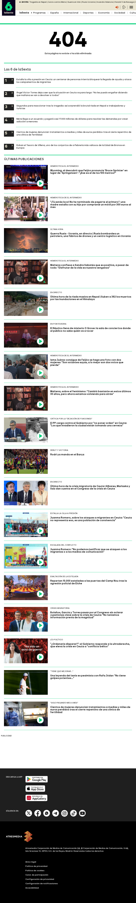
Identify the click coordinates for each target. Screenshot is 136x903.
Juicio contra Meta (57, 2)
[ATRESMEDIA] (68, 837)
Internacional (70, 12)
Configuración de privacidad (39, 879)
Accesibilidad (32, 888)
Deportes (88, 12)
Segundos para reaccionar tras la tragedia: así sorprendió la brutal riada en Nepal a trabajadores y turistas (70, 107)
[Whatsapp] (46, 816)
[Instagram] (64, 816)
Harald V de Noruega (124, 2)
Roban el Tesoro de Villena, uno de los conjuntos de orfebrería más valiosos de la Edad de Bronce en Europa (70, 146)
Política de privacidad (36, 866)
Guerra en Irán (74, 2)
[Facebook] (37, 816)
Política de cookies (34, 870)
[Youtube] (82, 816)
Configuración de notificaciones (41, 883)
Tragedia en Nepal (37, 2)
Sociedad (119, 12)
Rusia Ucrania (88, 2)
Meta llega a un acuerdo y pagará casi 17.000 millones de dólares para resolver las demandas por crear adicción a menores (72, 120)
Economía (103, 12)
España (54, 12)
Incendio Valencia (105, 2)
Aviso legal (30, 862)
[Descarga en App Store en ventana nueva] (35, 791)
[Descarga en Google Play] (36, 781)
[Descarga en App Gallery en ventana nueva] (36, 800)
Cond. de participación (36, 875)
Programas (39, 12)
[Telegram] (55, 816)
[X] (28, 816)
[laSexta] (8, 14)
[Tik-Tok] (73, 816)
